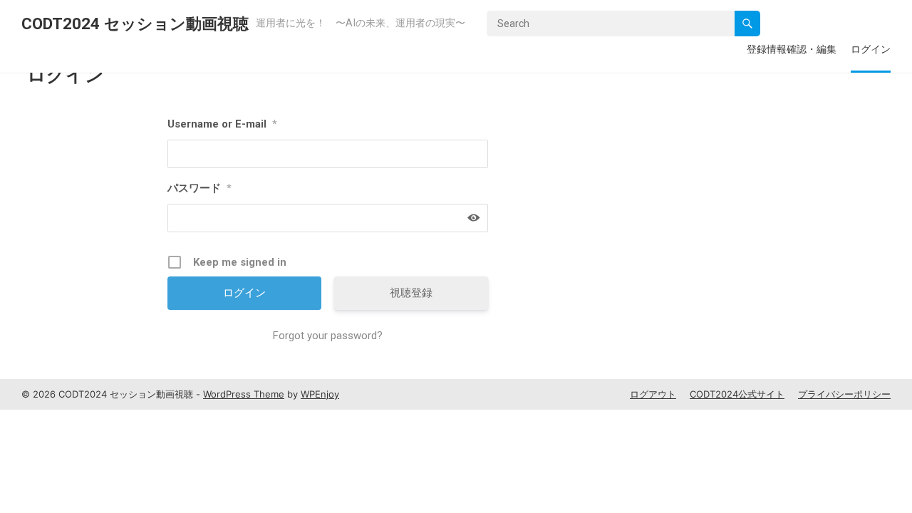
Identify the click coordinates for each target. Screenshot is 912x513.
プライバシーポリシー (844, 394)
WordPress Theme (243, 394)
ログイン (871, 49)
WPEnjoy (320, 394)
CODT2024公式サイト (737, 394)
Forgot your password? (328, 335)
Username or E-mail (222, 124)
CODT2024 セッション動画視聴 (135, 23)
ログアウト (653, 394)
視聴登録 (411, 292)
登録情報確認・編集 (791, 49)
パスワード (199, 188)
